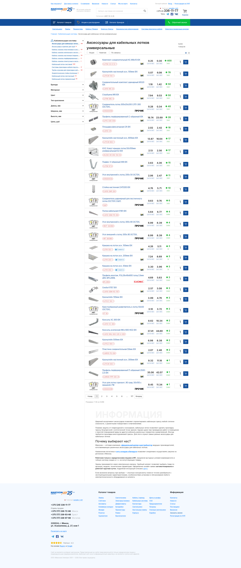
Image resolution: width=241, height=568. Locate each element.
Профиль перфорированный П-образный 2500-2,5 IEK (124, 371)
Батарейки (119, 507)
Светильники (57, 29)
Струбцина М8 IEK (110, 94)
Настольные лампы (139, 510)
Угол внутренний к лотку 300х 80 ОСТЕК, (121, 222)
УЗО (151, 501)
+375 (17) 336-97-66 (65, 518)
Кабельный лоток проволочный (63, 79)
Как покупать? (56, 4)
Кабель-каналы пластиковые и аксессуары (68, 49)
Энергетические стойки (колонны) (64, 73)
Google (69, 546)
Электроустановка (122, 501)
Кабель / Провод (92, 29)
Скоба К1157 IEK (109, 287)
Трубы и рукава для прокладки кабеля (66, 70)
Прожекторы (78, 29)
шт (182, 62)
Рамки (117, 513)
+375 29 (167, 11)
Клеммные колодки (106, 507)
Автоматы (102, 504)
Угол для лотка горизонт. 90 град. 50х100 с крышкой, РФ (121, 383)
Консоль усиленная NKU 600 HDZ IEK (119, 330)
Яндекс (62, 546)
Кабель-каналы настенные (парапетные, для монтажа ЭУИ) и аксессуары (79, 55)
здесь (145, 469)
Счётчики (102, 501)
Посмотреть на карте (59, 531)
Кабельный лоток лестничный (63, 76)
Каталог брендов (117, 22)
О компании (85, 4)
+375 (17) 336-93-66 (64, 514)
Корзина (185, 15)
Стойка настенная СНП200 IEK (116, 187)
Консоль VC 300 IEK (111, 319)
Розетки (102, 513)
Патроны (152, 507)
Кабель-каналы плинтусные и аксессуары (67, 61)
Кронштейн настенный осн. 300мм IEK (120, 359)
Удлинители (103, 516)
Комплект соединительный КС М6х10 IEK (121, 60)
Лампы (67, 29)
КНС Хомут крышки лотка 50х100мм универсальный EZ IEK (119, 149)
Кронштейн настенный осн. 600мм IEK (120, 138)
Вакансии (95, 4)
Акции (90, 22)
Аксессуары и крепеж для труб (63, 46)
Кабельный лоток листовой (62, 64)
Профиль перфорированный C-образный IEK (122, 116)
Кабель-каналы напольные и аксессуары (67, 52)
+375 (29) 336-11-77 (60, 505)
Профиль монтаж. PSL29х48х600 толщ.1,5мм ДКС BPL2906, (123, 276)
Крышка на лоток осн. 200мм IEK (117, 255)
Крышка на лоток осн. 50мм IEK (117, 266)
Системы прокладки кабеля (151, 29)
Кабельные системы (140, 501)
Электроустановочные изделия (177, 29)
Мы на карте (123, 4)
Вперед (139, 396)
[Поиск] (144, 11)
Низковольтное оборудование (127, 29)
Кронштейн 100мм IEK (112, 297)
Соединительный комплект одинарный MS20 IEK (123, 83)
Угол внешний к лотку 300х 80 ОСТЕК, (119, 234)
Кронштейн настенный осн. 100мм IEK (120, 71)
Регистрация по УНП (182, 4)
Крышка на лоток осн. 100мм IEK (117, 245)
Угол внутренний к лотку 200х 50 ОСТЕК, (121, 174)
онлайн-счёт (173, 8)
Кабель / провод (138, 498)
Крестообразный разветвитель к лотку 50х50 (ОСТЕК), (123, 308)
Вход (170, 4)
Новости (105, 4)
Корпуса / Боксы (107, 29)
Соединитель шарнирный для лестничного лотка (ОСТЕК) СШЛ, (122, 199)
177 (132, 396)
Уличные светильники (157, 510)
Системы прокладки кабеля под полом (66, 67)
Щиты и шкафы (155, 498)
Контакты (133, 4)
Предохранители (155, 504)
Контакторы (136, 504)
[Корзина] (185, 11)
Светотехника (120, 498)
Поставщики (174, 507)
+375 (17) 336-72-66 (64, 511)
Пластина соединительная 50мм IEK (119, 349)
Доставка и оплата (71, 4)
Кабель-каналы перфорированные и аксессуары (70, 58)
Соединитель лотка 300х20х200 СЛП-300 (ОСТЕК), (121, 105)
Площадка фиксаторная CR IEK (116, 127)
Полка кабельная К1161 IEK (114, 211)
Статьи (113, 4)
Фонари (101, 510)
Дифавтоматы (120, 504)
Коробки (152, 513)
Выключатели (120, 516)
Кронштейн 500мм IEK (112, 339)
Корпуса (135, 513)
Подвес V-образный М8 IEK (114, 162)
